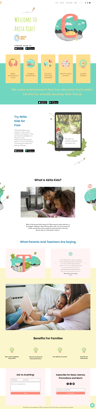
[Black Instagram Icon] (87, 3)
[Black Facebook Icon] (85, 3)
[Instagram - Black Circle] (71, 384)
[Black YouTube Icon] (90, 3)
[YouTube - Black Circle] (73, 384)
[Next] (85, 263)
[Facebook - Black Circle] (68, 384)
